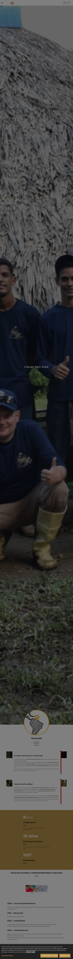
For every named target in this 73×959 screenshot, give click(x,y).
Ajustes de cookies (7, 955)
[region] (36, 951)
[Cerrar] (70, 947)
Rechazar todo (64, 955)
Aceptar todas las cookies (49, 955)
